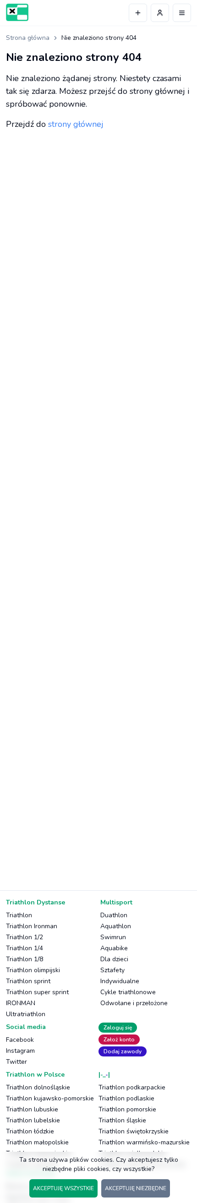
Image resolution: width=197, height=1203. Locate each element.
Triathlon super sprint (37, 992)
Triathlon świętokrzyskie (133, 1131)
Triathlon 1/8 (24, 959)
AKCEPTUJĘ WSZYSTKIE (63, 1188)
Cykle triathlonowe (128, 992)
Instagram (20, 1050)
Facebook (20, 1039)
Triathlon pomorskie (127, 1109)
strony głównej (76, 124)
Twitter (16, 1061)
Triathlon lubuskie (32, 1109)
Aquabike (114, 948)
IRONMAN (20, 1003)
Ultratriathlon (25, 1014)
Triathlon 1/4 (24, 948)
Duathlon (113, 915)
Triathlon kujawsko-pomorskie (50, 1098)
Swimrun (113, 937)
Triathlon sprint (28, 981)
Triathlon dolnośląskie (38, 1087)
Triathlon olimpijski (33, 970)
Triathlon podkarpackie (131, 1087)
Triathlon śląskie (122, 1120)
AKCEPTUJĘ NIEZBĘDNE (135, 1188)
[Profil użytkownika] (160, 13)
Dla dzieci (114, 959)
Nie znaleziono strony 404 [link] (99, 37)
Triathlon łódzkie (30, 1131)
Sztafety (112, 970)
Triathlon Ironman (31, 926)
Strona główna (27, 37)
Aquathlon (115, 926)
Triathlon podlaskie (126, 1098)
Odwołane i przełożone (134, 1003)
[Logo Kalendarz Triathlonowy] (17, 12)
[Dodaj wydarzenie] (138, 13)
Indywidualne (119, 981)
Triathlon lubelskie (33, 1120)
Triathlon (19, 915)
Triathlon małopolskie (37, 1142)
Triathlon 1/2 (24, 937)
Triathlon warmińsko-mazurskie (144, 1142)
